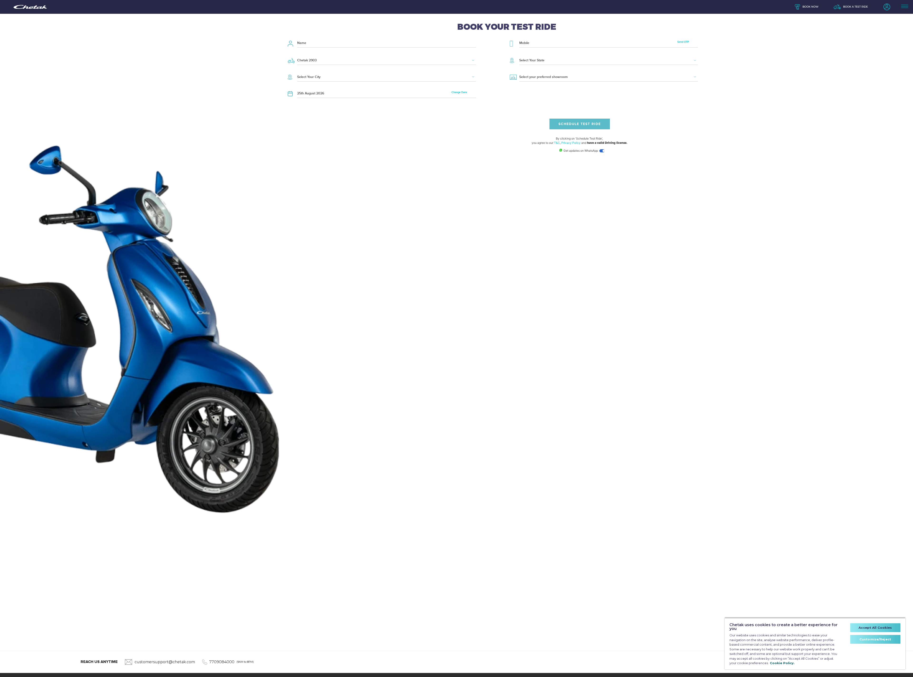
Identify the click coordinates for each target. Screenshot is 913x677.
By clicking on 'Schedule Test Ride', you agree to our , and (579, 141)
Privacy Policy (571, 143)
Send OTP (683, 42)
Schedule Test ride (579, 124)
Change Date (459, 92)
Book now (810, 6)
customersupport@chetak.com (165, 662)
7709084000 (221, 662)
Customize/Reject (875, 639)
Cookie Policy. (782, 663)
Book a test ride (855, 6)
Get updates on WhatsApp (581, 150)
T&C (557, 143)
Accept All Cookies (875, 627)
